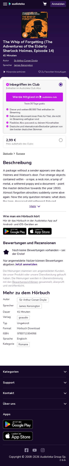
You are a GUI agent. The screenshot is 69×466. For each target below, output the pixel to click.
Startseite (8, 153)
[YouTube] (34, 450)
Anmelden (58, 4)
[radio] (34, 86)
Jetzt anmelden (26, 264)
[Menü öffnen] (5, 4)
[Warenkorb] (45, 4)
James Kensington (23, 65)
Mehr (32, 206)
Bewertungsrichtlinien (25, 282)
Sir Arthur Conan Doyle (26, 60)
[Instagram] (42, 450)
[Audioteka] (17, 4)
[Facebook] (26, 450)
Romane (20, 153)
